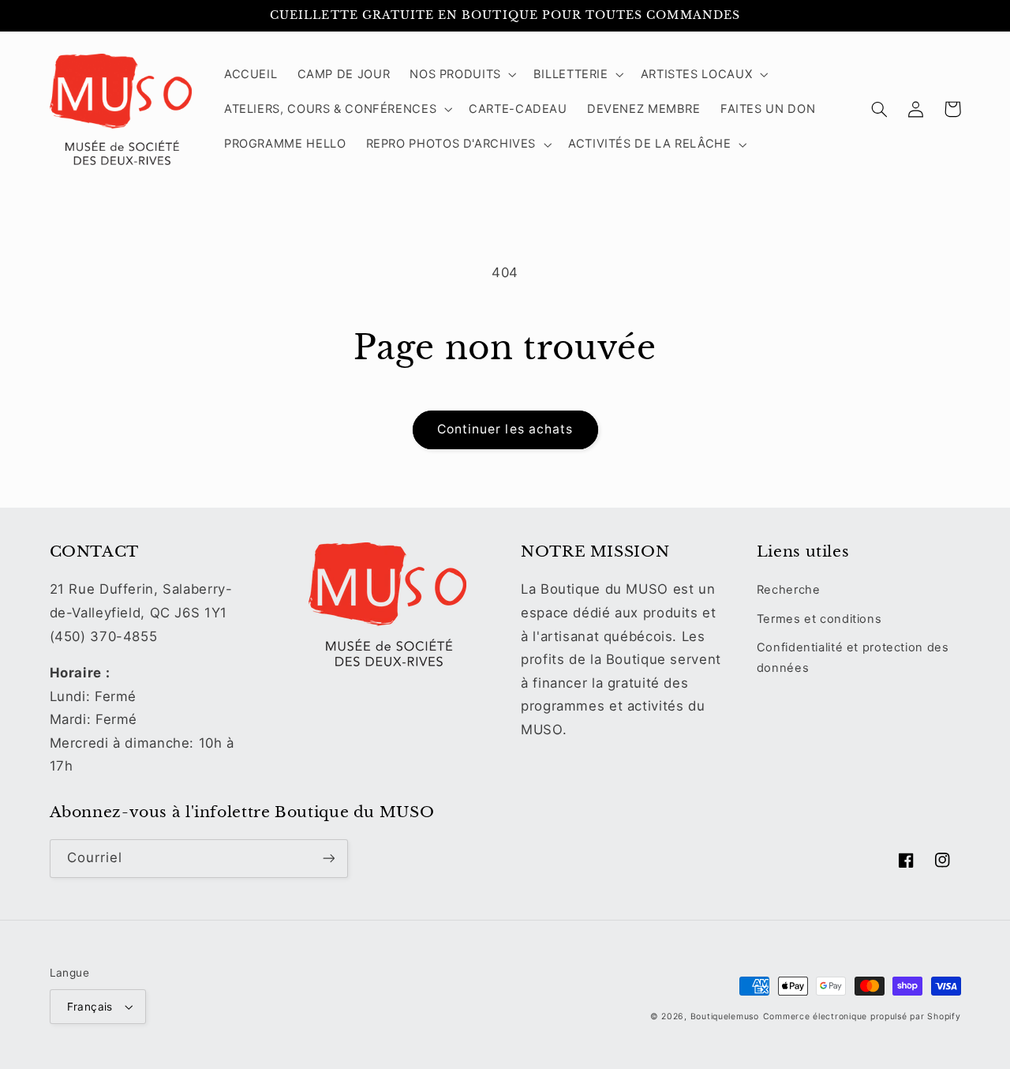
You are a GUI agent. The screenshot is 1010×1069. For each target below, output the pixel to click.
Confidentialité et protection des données (853, 657)
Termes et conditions (819, 619)
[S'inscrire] (328, 858)
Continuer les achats (505, 429)
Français (90, 1006)
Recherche (789, 590)
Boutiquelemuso (724, 1016)
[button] (462, 74)
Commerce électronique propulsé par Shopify (862, 1016)
